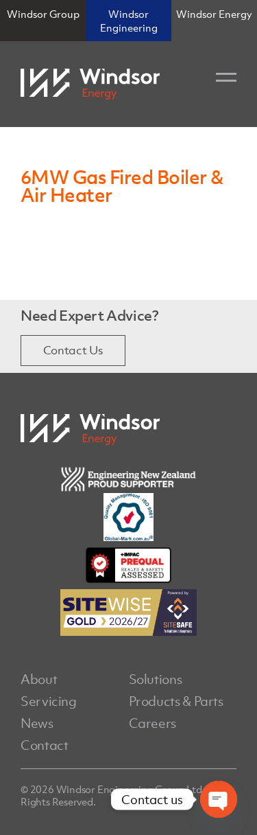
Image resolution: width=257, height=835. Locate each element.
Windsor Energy (214, 14)
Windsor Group (43, 14)
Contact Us (73, 350)
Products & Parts (176, 701)
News (37, 723)
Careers (152, 723)
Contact (44, 745)
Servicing (49, 701)
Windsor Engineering (129, 20)
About (39, 679)
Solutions (155, 679)
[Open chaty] (218, 799)
